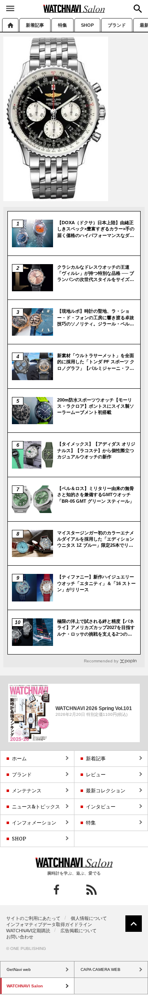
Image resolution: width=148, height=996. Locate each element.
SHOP (87, 25)
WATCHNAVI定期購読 (28, 930)
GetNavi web (74, 862)
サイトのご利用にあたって (33, 918)
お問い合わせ (19, 936)
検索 (138, 9)
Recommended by (101, 661)
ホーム (10, 25)
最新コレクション (105, 790)
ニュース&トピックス (36, 806)
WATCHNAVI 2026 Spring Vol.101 (94, 708)
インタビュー (101, 806)
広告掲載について (78, 930)
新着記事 (35, 25)
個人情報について (89, 918)
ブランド (117, 25)
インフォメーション (34, 823)
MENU (10, 8)
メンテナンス (27, 790)
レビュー (96, 774)
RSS (91, 890)
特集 (62, 25)
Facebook (56, 890)
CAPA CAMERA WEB (100, 969)
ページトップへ (133, 923)
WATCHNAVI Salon (74, 9)
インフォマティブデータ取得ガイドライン (49, 924)
